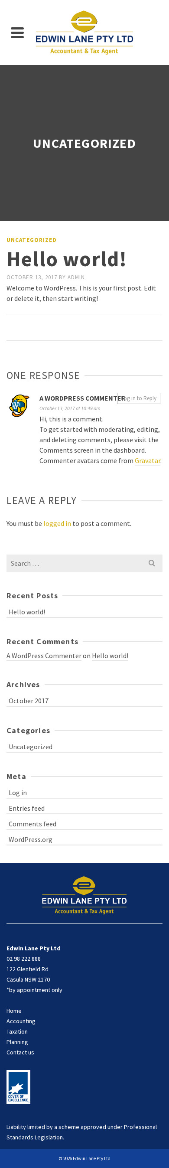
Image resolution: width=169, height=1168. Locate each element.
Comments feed (32, 823)
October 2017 (29, 700)
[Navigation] (17, 32)
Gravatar (147, 460)
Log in (18, 792)
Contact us (20, 1052)
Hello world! (27, 611)
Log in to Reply (138, 398)
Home (14, 1011)
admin (76, 277)
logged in (57, 523)
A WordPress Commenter (82, 398)
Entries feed (27, 808)
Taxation (17, 1031)
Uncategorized (31, 240)
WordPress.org (30, 839)
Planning (17, 1042)
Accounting (21, 1021)
